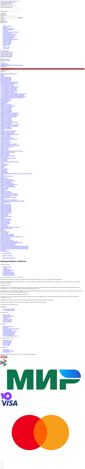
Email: (2, 16)
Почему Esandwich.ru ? (8, 29)
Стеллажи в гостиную (6, 136)
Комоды (2, 74)
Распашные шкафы (5, 101)
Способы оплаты (7, 271)
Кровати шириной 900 (6, 205)
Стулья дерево (4, 165)
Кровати (2, 76)
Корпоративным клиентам (9, 36)
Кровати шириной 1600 (6, 79)
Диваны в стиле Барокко (6, 120)
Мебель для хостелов (5, 237)
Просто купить (6, 269)
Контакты (5, 27)
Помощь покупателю (8, 255)
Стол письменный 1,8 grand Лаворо (9, 87)
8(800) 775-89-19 (11, 309)
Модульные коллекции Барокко (8, 105)
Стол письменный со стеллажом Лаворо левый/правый (13, 93)
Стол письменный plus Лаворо (7, 91)
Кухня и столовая (4, 157)
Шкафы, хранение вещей (6, 99)
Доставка (5, 267)
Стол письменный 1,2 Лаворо (7, 85)
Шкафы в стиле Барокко (6, 123)
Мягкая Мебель (4, 171)
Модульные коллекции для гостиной (9, 139)
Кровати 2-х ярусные (5, 147)
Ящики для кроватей (5, 154)
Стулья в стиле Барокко (6, 127)
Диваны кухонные (5, 164)
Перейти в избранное (5, 60)
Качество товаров (7, 42)
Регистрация (6, 50)
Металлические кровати (6, 216)
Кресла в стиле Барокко (6, 118)
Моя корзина (6, 349)
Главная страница (7, 253)
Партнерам (5, 30)
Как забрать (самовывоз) (8, 272)
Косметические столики (6, 220)
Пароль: (3, 17)
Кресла (2, 174)
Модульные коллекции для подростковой (10, 145)
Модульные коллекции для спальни (9, 199)
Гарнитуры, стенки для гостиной (8, 130)
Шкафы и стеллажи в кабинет (7, 185)
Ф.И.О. (2, 6)
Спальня (2, 198)
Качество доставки (7, 41)
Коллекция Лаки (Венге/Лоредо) (8, 245)
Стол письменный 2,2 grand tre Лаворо (9, 90)
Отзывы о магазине (7, 320)
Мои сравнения (6, 351)
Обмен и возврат (7, 43)
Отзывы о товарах (7, 321)
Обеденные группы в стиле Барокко (9, 114)
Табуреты (3, 166)
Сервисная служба (7, 40)
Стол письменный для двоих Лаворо (9, 92)
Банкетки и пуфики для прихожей (8, 197)
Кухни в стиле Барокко (6, 109)
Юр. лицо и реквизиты (8, 37)
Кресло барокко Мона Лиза (7, 176)
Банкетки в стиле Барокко (6, 117)
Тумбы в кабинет (4, 189)
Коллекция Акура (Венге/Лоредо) (8, 243)
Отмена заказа (6, 45)
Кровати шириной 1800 (6, 210)
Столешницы (4, 170)
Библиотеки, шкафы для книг (7, 133)
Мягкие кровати (4, 215)
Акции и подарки (7, 26)
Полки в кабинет (4, 187)
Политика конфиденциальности (10, 39)
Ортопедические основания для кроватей (10, 227)
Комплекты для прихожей (6, 192)
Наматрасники (4, 224)
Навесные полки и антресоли (7, 137)
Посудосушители (4, 168)
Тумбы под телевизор (5, 135)
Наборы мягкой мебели (6, 181)
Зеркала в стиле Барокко (6, 111)
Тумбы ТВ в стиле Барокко (7, 121)
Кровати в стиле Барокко (6, 107)
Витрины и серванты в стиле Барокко (9, 126)
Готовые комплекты (5, 142)
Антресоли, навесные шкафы (7, 234)
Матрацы (3, 217)
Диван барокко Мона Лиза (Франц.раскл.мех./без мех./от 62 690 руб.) (16, 173)
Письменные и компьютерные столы (9, 83)
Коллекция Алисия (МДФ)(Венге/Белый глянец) (12, 242)
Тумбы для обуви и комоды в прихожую (10, 195)
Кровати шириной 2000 (6, 211)
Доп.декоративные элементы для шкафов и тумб (12, 236)
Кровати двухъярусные (6, 77)
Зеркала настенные (5, 221)
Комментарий (4, 11)
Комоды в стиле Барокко (6, 128)
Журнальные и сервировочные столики (9, 134)
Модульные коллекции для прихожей (9, 193)
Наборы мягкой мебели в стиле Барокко (10, 112)
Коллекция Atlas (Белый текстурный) (9, 241)
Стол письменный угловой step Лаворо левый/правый (13, 96)
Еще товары (3, 249)
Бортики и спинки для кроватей (8, 155)
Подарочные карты (5, 250)
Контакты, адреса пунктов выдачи (11, 32)
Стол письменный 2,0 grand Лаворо (9, 89)
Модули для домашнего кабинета (8, 186)
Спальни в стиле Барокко (6, 108)
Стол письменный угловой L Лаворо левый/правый (12, 95)
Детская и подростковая (6, 141)
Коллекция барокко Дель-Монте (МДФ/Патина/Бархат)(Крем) (15, 246)
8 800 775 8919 (4, 21)
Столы (2, 162)
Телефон (2, 4)
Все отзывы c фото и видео (7, 55)
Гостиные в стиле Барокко (6, 110)
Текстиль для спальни (5, 223)
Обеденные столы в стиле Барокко (8, 116)
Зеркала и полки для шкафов (7, 235)
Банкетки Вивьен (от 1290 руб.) (8, 180)
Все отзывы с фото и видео (7, 53)
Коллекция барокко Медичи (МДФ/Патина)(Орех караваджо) (14, 247)
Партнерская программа (8, 35)
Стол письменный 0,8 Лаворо (7, 84)
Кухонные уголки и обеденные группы (9, 82)
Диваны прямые (4, 172)
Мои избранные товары (8, 350)
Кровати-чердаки (4, 148)
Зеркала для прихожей (6, 196)
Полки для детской (5, 153)
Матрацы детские (4, 149)
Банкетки (3, 177)
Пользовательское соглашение (10, 34)
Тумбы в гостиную (5, 140)
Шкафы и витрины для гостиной (8, 132)
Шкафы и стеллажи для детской (8, 152)
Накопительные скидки (8, 28)
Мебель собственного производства (9, 73)
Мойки (2, 167)
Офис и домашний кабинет (7, 183)
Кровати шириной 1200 (6, 78)
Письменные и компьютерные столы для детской (12, 151)
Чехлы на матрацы (5, 226)
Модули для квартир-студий (7, 240)
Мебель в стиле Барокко (6, 104)
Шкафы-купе (3, 103)
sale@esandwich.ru (11, 310)
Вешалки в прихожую (5, 191)
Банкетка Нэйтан (4, 178)
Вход (2, 50)
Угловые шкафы (4, 102)
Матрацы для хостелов (6, 239)
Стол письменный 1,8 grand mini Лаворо (10, 86)
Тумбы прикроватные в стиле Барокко (9, 122)
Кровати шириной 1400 (6, 208)
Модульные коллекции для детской (8, 143)
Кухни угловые (4, 160)
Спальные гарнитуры (5, 202)
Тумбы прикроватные (5, 98)
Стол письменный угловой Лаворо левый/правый (12, 97)
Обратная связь (4, 355)
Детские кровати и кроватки (7, 146)
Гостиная (3, 129)
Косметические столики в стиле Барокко (10, 124)
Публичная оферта (7, 33)
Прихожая (3, 190)
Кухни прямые (4, 159)
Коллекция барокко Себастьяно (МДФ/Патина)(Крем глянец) (14, 248)
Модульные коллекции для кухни (8, 158)
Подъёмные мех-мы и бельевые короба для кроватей (12, 201)
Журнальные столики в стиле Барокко (9, 115)
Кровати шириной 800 (6, 80)
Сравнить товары (4, 64)
